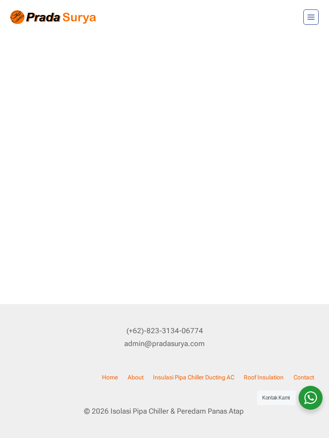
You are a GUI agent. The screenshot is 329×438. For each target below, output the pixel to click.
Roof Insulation (264, 377)
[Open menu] (311, 17)
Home (110, 377)
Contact (303, 377)
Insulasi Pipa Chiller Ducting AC (193, 377)
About (136, 377)
